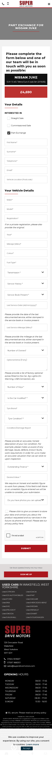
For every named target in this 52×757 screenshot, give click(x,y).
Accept (27, 748)
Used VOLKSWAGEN (35, 617)
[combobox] (26, 272)
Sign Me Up (26, 574)
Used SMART (31, 613)
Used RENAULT (32, 610)
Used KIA (6, 602)
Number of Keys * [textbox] (15, 387)
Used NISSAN (32, 606)
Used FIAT (30, 595)
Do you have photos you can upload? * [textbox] (25, 500)
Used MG (6, 606)
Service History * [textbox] (15, 284)
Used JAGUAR (32, 599)
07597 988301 (14, 662)
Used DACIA (31, 592)
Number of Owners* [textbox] (16, 350)
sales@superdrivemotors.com (21, 666)
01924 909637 (13, 659)
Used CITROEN (8, 592)
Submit (26, 548)
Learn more (32, 744)
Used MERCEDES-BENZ (36, 602)
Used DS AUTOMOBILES (12, 595)
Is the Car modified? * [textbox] (17, 398)
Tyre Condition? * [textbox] (16, 418)
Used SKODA (7, 613)
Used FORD (7, 599)
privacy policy (40, 713)
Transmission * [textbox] (14, 272)
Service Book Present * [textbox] (18, 295)
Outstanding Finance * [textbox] (17, 467)
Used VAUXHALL (9, 617)
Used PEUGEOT (8, 610)
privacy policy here (14, 523)
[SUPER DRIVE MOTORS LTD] (26, 3)
